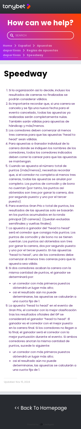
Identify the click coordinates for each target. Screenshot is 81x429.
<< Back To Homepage (40, 408)
